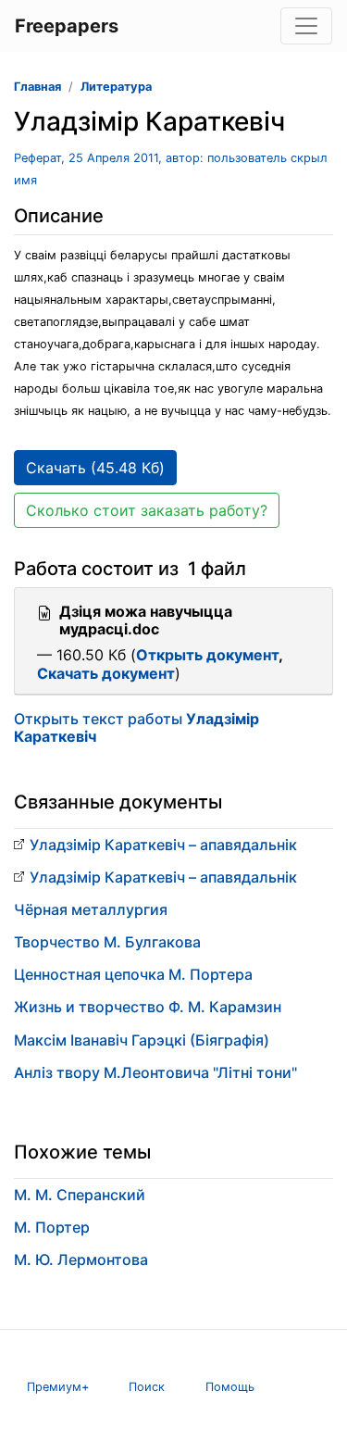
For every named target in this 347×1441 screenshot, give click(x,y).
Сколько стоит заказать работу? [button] (146, 510)
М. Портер (52, 1227)
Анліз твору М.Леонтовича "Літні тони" (155, 1072)
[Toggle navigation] (306, 25)
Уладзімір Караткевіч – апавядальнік (163, 844)
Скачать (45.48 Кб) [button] (95, 467)
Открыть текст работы (136, 727)
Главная (37, 87)
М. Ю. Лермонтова (81, 1259)
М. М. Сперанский (79, 1194)
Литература (116, 87)
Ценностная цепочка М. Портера (133, 974)
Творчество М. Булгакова (107, 942)
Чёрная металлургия (90, 909)
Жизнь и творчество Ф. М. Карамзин (147, 1006)
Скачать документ (106, 673)
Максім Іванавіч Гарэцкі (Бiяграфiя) (141, 1040)
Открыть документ (207, 654)
